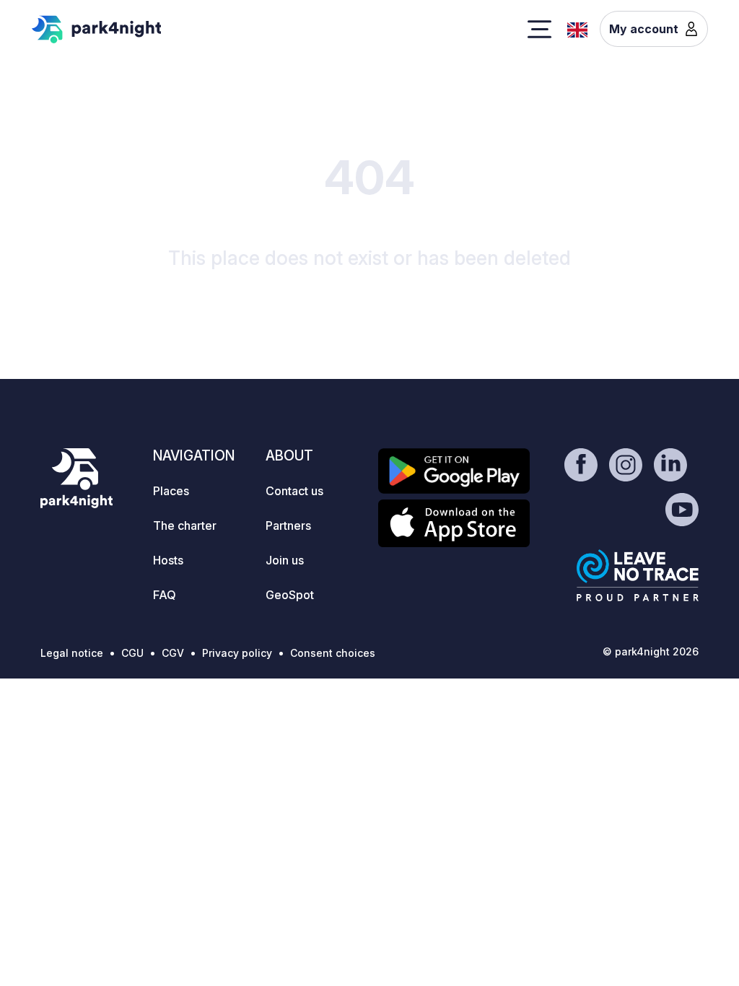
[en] (577, 28)
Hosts (168, 560)
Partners (288, 525)
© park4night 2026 (651, 651)
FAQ (164, 595)
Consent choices (332, 653)
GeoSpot (290, 595)
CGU (132, 653)
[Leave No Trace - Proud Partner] (638, 575)
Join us (285, 560)
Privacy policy (237, 653)
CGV (173, 653)
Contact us (294, 491)
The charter (185, 525)
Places (171, 491)
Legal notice (71, 653)
